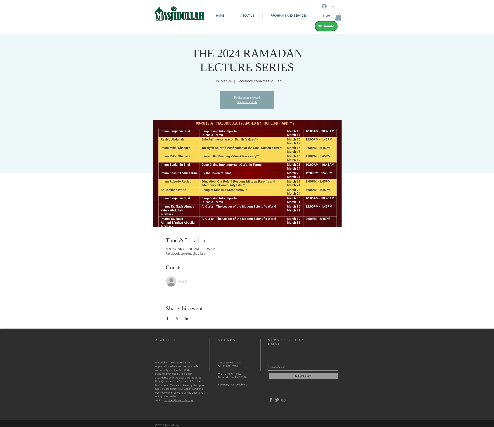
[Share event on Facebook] (167, 318)
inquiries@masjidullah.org (179, 400)
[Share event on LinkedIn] (186, 318)
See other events (247, 102)
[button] (338, 17)
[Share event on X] (177, 318)
